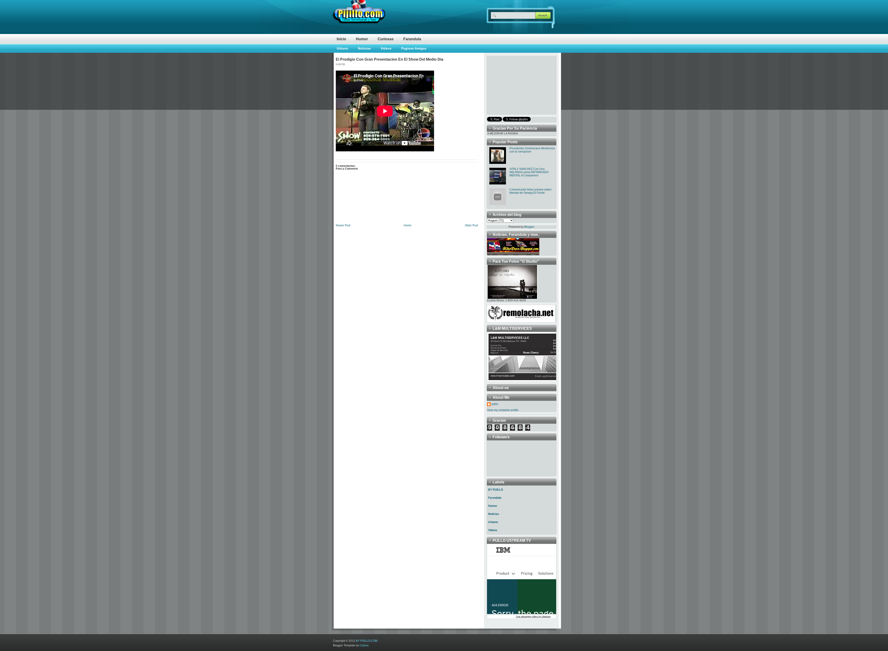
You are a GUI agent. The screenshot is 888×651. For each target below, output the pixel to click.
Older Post (471, 225)
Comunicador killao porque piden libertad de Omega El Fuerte (530, 191)
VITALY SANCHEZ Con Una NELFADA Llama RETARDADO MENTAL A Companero (529, 172)
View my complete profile (502, 410)
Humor (362, 39)
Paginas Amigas (413, 48)
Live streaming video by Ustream (533, 616)
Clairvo (364, 645)
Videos (386, 48)
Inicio (341, 39)
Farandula (412, 39)
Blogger (529, 226)
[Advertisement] (516, 85)
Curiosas (386, 39)
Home (407, 225)
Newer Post (343, 225)
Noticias (364, 48)
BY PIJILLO (495, 489)
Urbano (342, 48)
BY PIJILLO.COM (366, 640)
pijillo (495, 404)
